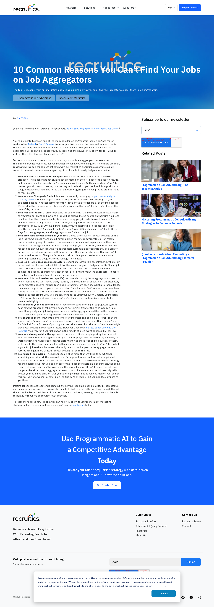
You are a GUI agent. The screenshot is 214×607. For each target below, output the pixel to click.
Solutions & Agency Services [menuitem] (151, 526)
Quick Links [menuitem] (143, 515)
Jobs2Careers (46, 144)
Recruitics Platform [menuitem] (146, 521)
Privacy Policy (158, 585)
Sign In (171, 7)
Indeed (32, 144)
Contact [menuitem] (186, 526)
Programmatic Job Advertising (34, 98)
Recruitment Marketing (72, 98)
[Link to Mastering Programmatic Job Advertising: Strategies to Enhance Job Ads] (171, 205)
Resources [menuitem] (141, 530)
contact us (79, 405)
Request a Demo (190, 7)
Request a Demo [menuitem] (191, 521)
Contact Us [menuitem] (189, 515)
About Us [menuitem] (141, 535)
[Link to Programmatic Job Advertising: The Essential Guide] (171, 170)
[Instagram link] (183, 597)
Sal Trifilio (22, 118)
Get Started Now (107, 485)
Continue (163, 593)
